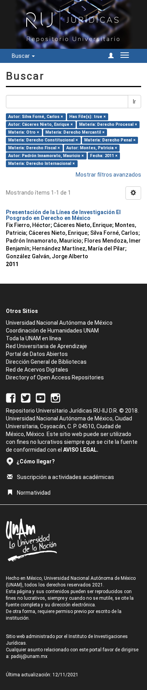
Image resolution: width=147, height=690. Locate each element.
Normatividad (34, 493)
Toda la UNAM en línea (33, 338)
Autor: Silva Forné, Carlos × (35, 116)
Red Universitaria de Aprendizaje (46, 346)
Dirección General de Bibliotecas (46, 362)
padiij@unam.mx (29, 656)
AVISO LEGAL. (80, 450)
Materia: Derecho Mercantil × (75, 132)
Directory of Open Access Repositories (55, 377)
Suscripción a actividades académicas (65, 477)
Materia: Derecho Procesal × (108, 124)
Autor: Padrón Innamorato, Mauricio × (46, 155)
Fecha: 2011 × (104, 155)
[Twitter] (26, 398)
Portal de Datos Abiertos (37, 354)
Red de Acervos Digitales (37, 369)
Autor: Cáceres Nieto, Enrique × (40, 124)
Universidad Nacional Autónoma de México (59, 323)
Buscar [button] (21, 56)
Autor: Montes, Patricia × (91, 147)
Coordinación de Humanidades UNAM (52, 330)
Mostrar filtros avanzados (108, 175)
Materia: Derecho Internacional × (41, 163)
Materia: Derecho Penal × (110, 140)
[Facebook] (11, 398)
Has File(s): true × (87, 116)
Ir (134, 101)
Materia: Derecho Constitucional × (43, 140)
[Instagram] (55, 398)
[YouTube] (40, 398)
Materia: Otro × (23, 132)
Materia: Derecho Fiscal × (34, 147)
